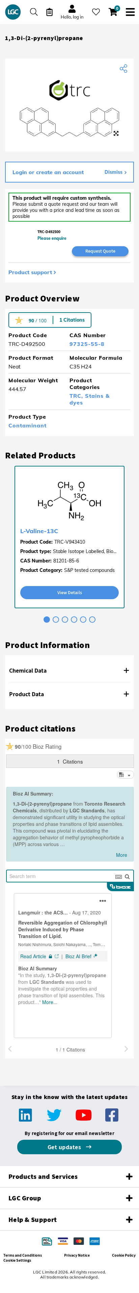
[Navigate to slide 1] (47, 619)
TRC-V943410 (69, 542)
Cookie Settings (17, 1260)
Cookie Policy (124, 1255)
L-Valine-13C (39, 531)
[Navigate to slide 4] (74, 619)
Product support (30, 272)
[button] (69, 670)
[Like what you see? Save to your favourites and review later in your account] (96, 12)
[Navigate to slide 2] (56, 619)
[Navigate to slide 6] (92, 619)
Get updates (65, 1147)
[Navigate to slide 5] (83, 619)
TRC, (77, 395)
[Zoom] (116, 133)
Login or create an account (48, 172)
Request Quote (100, 251)
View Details (69, 592)
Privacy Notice (77, 1255)
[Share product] (124, 69)
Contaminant (27, 425)
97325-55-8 (87, 344)
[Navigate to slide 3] (65, 619)
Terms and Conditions (22, 1255)
